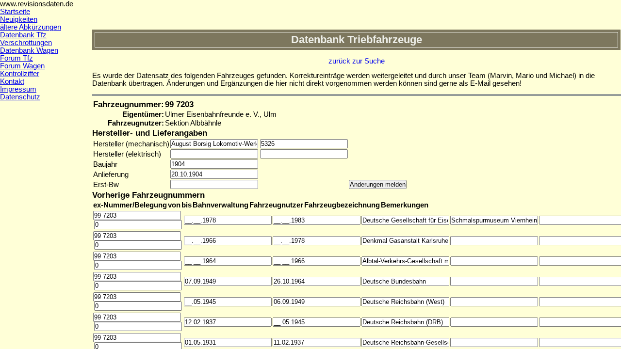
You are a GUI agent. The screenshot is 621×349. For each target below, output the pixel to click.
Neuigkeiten (18, 19)
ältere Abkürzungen (30, 27)
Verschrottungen (26, 43)
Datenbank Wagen (29, 50)
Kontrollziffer (19, 74)
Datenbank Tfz (23, 35)
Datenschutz (20, 97)
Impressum (18, 89)
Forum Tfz (16, 58)
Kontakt (12, 81)
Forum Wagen (22, 66)
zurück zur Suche (356, 61)
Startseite (15, 12)
